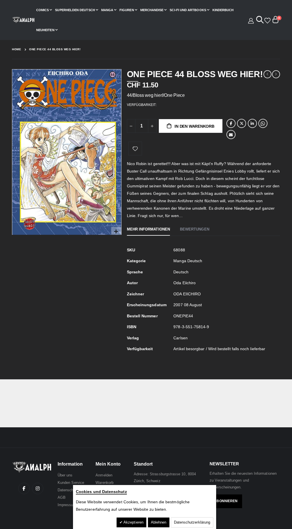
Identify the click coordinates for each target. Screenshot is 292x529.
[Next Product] (276, 74)
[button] (116, 232)
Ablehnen (159, 522)
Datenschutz (68, 490)
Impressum (67, 505)
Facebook (231, 123)
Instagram (37, 488)
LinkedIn (252, 123)
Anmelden (104, 475)
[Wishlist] (266, 20)
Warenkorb (104, 482)
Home (16, 49)
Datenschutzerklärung (192, 522)
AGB (62, 497)
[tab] (148, 230)
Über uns (65, 475)
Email (231, 134)
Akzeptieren (133, 522)
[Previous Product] (267, 74)
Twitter (241, 123)
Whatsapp (262, 123)
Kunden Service (71, 482)
